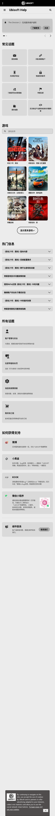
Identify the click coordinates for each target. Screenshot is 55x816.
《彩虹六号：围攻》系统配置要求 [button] (17, 259)
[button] (35, 28)
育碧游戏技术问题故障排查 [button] (15, 276)
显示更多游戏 (26, 230)
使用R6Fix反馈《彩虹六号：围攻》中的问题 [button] (21, 284)
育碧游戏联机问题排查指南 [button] (15, 309)
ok (45, 810)
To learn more (34, 807)
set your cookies (13, 810)
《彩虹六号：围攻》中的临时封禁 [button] (17, 300)
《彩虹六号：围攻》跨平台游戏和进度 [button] (19, 268)
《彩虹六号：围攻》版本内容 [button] (15, 251)
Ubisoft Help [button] (18, 10)
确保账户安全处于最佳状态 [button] (15, 292)
